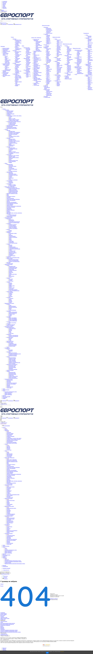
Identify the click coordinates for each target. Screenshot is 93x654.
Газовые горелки (12, 255)
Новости (4, 395)
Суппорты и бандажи (11, 207)
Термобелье (11, 137)
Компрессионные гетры (13, 160)
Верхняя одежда (12, 131)
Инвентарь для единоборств (12, 364)
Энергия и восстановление (12, 382)
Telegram (5, 577)
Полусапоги (11, 177)
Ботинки (10, 167)
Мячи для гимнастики (13, 192)
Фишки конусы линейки (11, 215)
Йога (8, 194)
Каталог (4, 108)
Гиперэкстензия (12, 124)
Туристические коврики (13, 247)
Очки (10, 234)
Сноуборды (11, 298)
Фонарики (11, 254)
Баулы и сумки (11, 287)
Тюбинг (10, 293)
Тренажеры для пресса (11, 196)
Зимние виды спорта (9, 264)
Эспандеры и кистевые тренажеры (13, 199)
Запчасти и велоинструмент (14, 222)
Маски (10, 239)
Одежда (6, 129)
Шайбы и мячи (12, 285)
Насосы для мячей (10, 325)
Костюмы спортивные (13, 134)
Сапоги (10, 176)
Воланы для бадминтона (13, 336)
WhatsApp (6, 578)
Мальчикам (11, 182)
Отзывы (4, 398)
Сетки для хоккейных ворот (14, 290)
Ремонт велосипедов (8, 392)
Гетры (10, 309)
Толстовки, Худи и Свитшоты (14, 132)
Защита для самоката (13, 227)
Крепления (11, 272)
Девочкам (11, 181)
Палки (10, 273)
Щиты (10, 315)
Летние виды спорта (9, 217)
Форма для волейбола (13, 319)
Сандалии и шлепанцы (13, 179)
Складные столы (12, 251)
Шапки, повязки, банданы (14, 157)
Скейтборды (9, 231)
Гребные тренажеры (10, 113)
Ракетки (10, 330)
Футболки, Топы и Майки (14, 133)
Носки (10, 159)
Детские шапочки (12, 236)
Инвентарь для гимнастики (12, 187)
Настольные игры (10, 341)
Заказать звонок (3, 423)
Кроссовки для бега (12, 166)
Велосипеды (11, 219)
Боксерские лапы (12, 366)
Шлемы (10, 300)
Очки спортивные (12, 161)
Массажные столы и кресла (12, 128)
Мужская (9, 138)
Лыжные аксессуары (13, 274)
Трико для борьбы (12, 360)
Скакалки (8, 197)
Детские (10, 279)
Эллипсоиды (9, 112)
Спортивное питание (9, 379)
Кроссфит (9, 213)
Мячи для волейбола (13, 317)
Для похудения (9, 216)
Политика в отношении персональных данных (9, 630)
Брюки (10, 135)
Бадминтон (9, 334)
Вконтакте (6, 576)
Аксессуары (9, 154)
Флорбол (8, 323)
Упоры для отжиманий (11, 200)
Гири (10, 117)
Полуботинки (11, 168)
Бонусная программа (6, 396)
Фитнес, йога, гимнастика (10, 186)
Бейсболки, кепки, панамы (14, 155)
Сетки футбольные (12, 310)
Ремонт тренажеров (8, 394)
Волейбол (9, 316)
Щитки (10, 308)
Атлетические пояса (12, 214)
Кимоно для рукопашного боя (14, 362)
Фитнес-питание (10, 386)
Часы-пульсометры (10, 198)
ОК (47, 652)
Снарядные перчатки (13, 354)
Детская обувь (9, 180)
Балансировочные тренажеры (12, 203)
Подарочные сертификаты (5, 625)
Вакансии (2, 627)
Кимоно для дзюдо (12, 358)
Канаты (8, 210)
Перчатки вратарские (13, 307)
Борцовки (11, 349)
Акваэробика (11, 242)
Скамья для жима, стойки (13, 120)
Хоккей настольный (12, 344)
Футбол (8, 304)
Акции (4, 388)
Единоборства (9, 526)
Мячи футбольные (12, 306)
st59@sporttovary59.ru (4, 634)
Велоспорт (9, 218)
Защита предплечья (12, 377)
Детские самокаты (12, 225)
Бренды (1, 626)
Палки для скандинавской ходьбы (13, 257)
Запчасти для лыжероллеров (14, 261)
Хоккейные (11, 280)
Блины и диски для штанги (14, 119)
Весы (8, 195)
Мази (10, 275)
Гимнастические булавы (13, 191)
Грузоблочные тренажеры (11, 127)
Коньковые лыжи (12, 266)
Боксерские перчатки (13, 352)
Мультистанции (10, 126)
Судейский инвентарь (11, 324)
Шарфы (10, 162)
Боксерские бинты (12, 373)
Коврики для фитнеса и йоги (12, 193)
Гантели (10, 116)
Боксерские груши (12, 365)
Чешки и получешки (13, 189)
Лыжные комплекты (13, 270)
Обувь (6, 163)
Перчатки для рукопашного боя (15, 353)
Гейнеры (8, 385)
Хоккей (8, 281)
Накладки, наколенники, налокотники (14, 206)
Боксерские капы (12, 372)
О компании (5, 397)
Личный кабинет (3, 613)
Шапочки (11, 235)
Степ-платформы (10, 204)
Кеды (10, 170)
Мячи (10, 331)
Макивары (11, 368)
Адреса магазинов (6, 389)
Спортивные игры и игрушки (14, 248)
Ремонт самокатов (8, 393)
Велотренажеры (10, 111)
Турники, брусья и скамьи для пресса (14, 121)
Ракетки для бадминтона (13, 335)
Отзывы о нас (2, 619)
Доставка (2, 616)
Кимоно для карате (12, 361)
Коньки (10, 282)
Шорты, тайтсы (12, 144)
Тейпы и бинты (10, 205)
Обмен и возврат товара (4, 618)
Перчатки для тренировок (11, 202)
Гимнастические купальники (14, 188)
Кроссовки (11, 165)
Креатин (8, 384)
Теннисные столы (12, 328)
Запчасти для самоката (13, 228)
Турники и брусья (12, 122)
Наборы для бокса (10, 370)
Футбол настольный (12, 345)
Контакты (2, 628)
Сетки (10, 332)
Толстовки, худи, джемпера (14, 152)
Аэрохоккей (11, 343)
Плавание (9, 232)
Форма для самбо (12, 359)
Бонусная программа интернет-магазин (7, 623)
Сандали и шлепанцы (13, 171)
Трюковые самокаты (13, 224)
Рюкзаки (10, 245)
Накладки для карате (13, 355)
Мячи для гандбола (12, 322)
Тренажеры (7, 109)
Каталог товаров (3, 614)
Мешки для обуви (12, 184)
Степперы (9, 114)
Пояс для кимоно (12, 363)
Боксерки (10, 350)
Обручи (8, 201)
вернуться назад (55, 599)
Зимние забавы (10, 291)
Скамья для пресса (12, 123)
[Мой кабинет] (1, 402)
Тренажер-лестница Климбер (12, 125)
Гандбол (8, 321)
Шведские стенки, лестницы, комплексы (14, 212)
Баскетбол (9, 311)
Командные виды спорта (9, 303)
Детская (8, 146)
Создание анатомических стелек (11, 391)
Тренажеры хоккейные (13, 289)
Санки (10, 295)
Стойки (10, 314)
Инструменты (11, 276)
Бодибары (9, 211)
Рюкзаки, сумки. (12, 156)
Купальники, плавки (13, 233)
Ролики (8, 229)
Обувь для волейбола (13, 318)
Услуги (4, 390)
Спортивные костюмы (13, 142)
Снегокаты (11, 292)
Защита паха (11, 375)
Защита (10, 230)
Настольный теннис (11, 327)
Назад (6, 428)
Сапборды (9, 256)
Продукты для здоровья (11, 383)
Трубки (10, 240)
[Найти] (0, 406)
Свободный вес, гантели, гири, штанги (14, 115)
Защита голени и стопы (13, 376)
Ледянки (10, 294)
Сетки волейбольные (13, 320)
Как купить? (2, 615)
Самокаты (9, 223)
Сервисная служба (3, 617)
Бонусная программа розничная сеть (7, 624)
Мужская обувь (10, 164)
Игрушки (10, 296)
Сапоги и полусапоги (13, 169)
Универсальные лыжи (13, 267)
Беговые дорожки (10, 110)
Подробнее (62, 651)
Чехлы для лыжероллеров (13, 260)
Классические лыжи (12, 268)
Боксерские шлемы (12, 374)
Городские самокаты (13, 226)
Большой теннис (10, 337)
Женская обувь (10, 172)
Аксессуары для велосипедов (14, 221)
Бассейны (8, 262)
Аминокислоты (10, 380)
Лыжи (8, 265)
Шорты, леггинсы (12, 151)
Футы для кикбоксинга (13, 378)
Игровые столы (10, 342)
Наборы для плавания (13, 237)
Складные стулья (12, 250)
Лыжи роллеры (10, 258)
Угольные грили (10, 263)
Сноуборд (9, 297)
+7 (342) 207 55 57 (3, 11)
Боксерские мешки (12, 367)
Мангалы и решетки (12, 252)
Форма (10, 284)
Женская (8, 130)
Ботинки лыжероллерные (13, 259)
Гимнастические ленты (13, 190)
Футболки (11, 149)
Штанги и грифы (12, 118)
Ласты (10, 238)
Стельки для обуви (12, 185)
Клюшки (10, 283)
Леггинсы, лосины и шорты (14, 136)
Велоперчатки (11, 220)
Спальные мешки (12, 246)
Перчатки (11, 158)
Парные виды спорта (9, 326)
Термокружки (11, 253)
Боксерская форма (12, 357)
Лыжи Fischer (11, 269)
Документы (7, 559)
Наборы (10, 329)
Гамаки (10, 249)
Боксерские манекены (13, 369)
